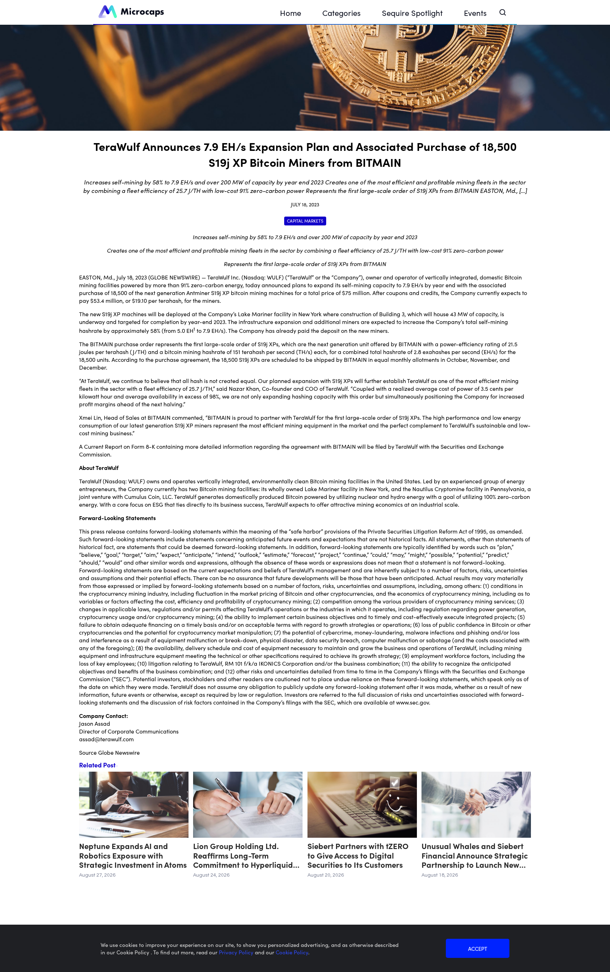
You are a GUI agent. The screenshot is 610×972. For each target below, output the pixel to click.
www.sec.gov (412, 702)
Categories (341, 12)
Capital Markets (305, 221)
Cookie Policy (292, 952)
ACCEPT (477, 948)
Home (290, 12)
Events (475, 12)
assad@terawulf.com (106, 739)
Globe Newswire (119, 752)
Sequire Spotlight (412, 12)
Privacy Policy (237, 952)
